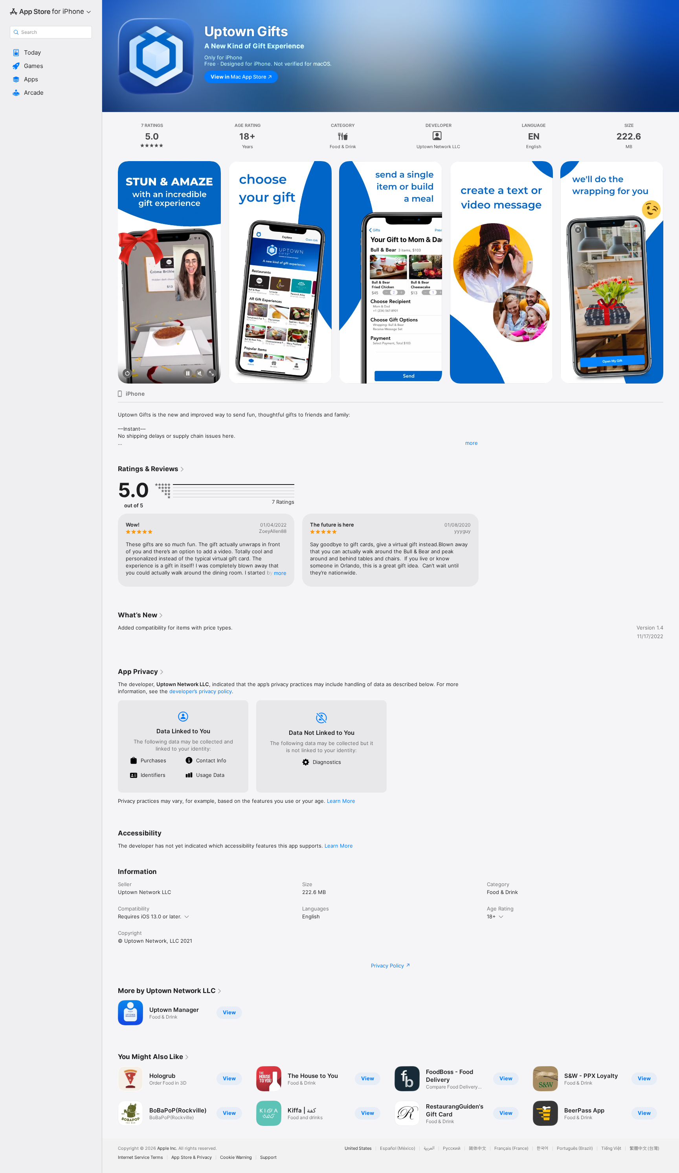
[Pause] (188, 374)
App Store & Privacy (191, 1157)
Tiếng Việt (611, 1148)
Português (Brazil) (575, 1148)
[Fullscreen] (211, 374)
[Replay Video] (127, 374)
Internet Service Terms (140, 1157)
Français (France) (511, 1148)
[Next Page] (671, 272)
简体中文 (477, 1148)
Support (268, 1157)
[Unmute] (199, 374)
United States (358, 1148)
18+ (491, 916)
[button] (51, 53)
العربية (429, 1148)
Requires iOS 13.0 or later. (150, 916)
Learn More (341, 801)
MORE (280, 573)
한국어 (543, 1148)
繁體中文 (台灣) (644, 1148)
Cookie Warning (236, 1157)
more (471, 443)
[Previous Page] (110, 272)
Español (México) (397, 1148)
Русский (452, 1148)
